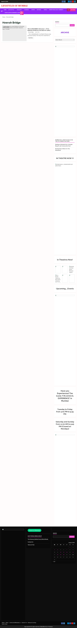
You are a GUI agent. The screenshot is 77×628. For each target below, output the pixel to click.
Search (57, 21)
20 (63, 554)
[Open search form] (65, 11)
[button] (2, 11)
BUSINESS (26, 9)
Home (3, 622)
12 (60, 552)
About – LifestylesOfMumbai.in (13, 622)
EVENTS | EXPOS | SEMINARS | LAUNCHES (13, 12)
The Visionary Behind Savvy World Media (38, 539)
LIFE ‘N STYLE (11, 9)
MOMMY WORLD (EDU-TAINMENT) (56, 9)
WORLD (45, 9)
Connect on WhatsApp (34, 530)
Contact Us (30, 542)
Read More (31, 38)
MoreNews (43, 626)
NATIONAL (39, 9)
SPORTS (33, 9)
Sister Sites (4, 624)
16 (73, 552)
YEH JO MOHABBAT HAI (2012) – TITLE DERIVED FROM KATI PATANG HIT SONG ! (14, 33)
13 (63, 552)
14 (66, 552)
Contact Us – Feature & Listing (28, 622)
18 (57, 554)
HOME (5, 9)
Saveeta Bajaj (30, 32)
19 (60, 554)
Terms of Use (31, 544)
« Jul (54, 561)
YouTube (73, 9)
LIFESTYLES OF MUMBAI (14, 5)
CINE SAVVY (19, 9)
